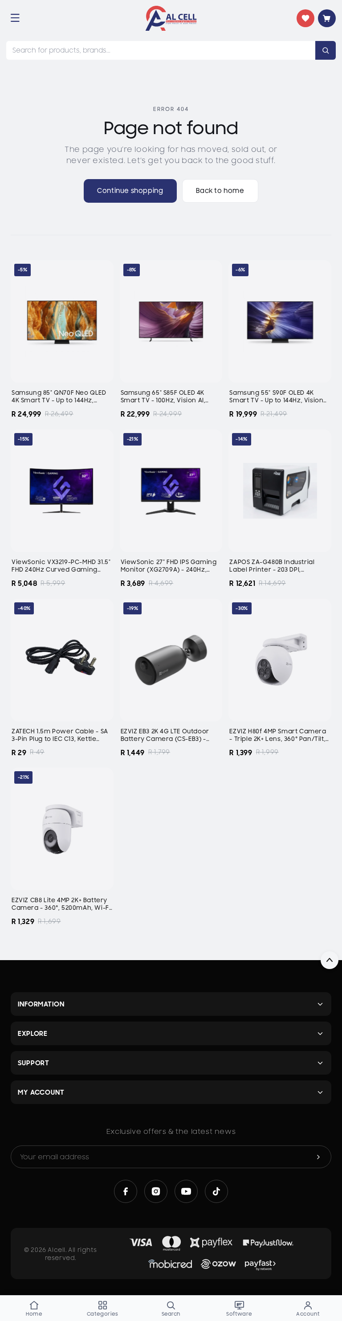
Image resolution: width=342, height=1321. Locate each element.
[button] (15, 18)
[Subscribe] (318, 1157)
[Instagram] (155, 1191)
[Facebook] (125, 1191)
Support (33, 1063)
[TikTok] (216, 1191)
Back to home (220, 191)
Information (41, 1004)
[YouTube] (186, 1191)
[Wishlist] (305, 18)
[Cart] (327, 18)
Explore (33, 1033)
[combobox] (160, 50)
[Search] (325, 50)
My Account (41, 1092)
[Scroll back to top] (329, 960)
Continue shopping (130, 191)
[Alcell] (171, 18)
